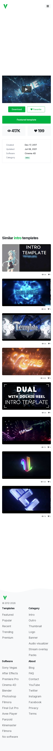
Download (17, 109)
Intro (27, 158)
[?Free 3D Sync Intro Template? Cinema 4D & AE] (26, 499)
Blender (7, 690)
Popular (7, 620)
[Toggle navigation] (48, 6)
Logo (32, 632)
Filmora (6, 702)
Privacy (33, 708)
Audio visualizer (38, 643)
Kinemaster (9, 725)
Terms (33, 713)
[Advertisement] (26, 42)
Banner (33, 637)
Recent (6, 626)
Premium (7, 637)
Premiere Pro (10, 679)
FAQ (31, 673)
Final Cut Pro (10, 708)
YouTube (34, 685)
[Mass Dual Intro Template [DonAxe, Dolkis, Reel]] (26, 396)
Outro (32, 620)
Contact (34, 679)
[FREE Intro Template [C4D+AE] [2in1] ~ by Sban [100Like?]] (26, 258)
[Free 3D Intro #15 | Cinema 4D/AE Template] (26, 361)
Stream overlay (38, 649)
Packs (32, 655)
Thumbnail (35, 626)
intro (18, 238)
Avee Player (9, 713)
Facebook (35, 702)
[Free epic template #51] (26, 327)
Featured (7, 614)
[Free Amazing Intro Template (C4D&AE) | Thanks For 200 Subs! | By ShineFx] (26, 292)
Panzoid (7, 719)
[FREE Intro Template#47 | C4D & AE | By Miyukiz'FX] (26, 430)
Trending (7, 632)
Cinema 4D (30, 153)
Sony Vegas (9, 667)
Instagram (35, 696)
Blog (31, 667)
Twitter (33, 690)
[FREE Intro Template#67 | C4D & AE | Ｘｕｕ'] (26, 465)
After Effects (10, 673)
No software (10, 736)
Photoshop (9, 696)
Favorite (37, 109)
